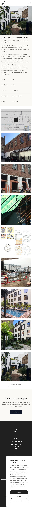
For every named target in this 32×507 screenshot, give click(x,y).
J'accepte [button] (19, 492)
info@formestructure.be (16, 441)
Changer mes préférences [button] (19, 501)
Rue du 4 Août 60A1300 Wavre (16, 445)
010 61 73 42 (16, 438)
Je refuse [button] (19, 496)
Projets (16, 455)
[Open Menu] (29, 3)
